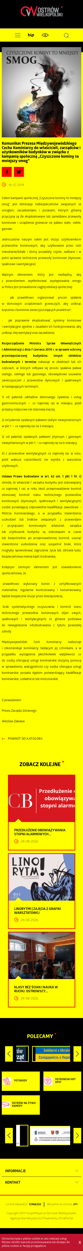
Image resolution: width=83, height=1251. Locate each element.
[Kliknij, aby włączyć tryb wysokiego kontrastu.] (45, 35)
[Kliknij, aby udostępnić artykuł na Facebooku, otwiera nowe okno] (7, 172)
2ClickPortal (65, 1218)
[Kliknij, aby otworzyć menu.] (17, 35)
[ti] (40, 1218)
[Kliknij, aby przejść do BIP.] (31, 35)
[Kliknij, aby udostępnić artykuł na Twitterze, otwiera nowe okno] (19, 172)
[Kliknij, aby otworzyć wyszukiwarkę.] (66, 35)
